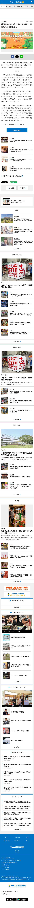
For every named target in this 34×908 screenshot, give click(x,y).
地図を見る (17, 130)
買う (14, 6)
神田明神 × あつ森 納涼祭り (12, 176)
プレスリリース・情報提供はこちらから (12, 860)
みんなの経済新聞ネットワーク (17, 886)
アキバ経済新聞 (16, 2)
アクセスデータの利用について (10, 862)
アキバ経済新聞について (8, 858)
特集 (32, 6)
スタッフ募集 (6, 869)
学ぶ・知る (27, 6)
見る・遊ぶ (8, 6)
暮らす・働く (20, 6)
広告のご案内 (6, 867)
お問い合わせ (6, 865)
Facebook (17, 851)
